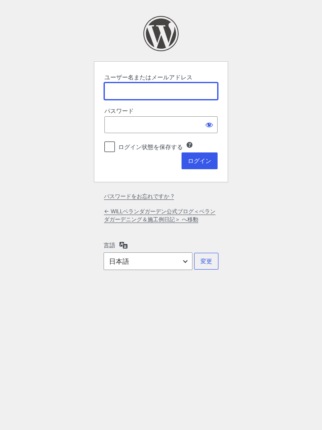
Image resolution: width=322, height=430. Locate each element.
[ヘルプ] (189, 145)
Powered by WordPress (161, 33)
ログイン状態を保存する (150, 146)
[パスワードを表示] (209, 124)
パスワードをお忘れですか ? (139, 196)
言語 (109, 245)
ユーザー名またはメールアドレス (148, 77)
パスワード (119, 110)
